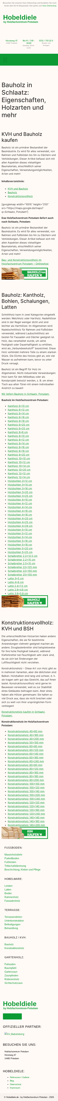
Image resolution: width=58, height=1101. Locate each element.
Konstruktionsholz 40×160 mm (25, 735)
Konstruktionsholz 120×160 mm (26, 810)
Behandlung (11, 928)
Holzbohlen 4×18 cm (20, 514)
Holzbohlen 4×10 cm (20, 499)
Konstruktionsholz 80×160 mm (25, 772)
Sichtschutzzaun (13, 983)
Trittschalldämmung (15, 866)
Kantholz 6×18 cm (18, 421)
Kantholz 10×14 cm (19, 465)
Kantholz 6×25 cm (18, 428)
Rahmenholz (11, 897)
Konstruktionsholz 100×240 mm (26, 798)
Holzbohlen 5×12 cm (20, 533)
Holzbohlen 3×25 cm (20, 495)
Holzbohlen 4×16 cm (20, 510)
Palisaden (10, 964)
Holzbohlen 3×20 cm (20, 492)
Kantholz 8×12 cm (18, 439)
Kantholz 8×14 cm (18, 443)
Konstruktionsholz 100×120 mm (26, 787)
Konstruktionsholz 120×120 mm (26, 802)
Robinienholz (11, 979)
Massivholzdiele (13, 854)
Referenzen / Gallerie (19, 1077)
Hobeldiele (20, 17)
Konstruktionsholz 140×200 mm (26, 825)
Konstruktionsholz (14, 948)
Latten (7, 889)
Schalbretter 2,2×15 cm (21, 559)
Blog (12, 1080)
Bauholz (12, 192)
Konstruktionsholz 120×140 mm (26, 806)
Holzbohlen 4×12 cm (20, 503)
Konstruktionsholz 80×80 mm (25, 765)
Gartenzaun (10, 971)
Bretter (8, 893)
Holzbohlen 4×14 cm (20, 507)
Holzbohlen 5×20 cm (20, 548)
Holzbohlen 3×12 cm (20, 480)
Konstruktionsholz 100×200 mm (26, 795)
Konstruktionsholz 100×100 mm (26, 783)
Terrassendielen (13, 917)
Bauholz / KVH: (15, 937)
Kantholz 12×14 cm (19, 477)
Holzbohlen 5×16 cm (20, 540)
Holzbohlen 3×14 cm (20, 484)
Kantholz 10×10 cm (19, 458)
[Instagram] (46, 59)
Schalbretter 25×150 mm (22, 574)
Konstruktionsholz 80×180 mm (25, 776)
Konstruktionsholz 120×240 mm (26, 813)
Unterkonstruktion (14, 920)
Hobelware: (13, 879)
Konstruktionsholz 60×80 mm (25, 746)
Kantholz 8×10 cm (18, 435)
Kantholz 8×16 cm (18, 447)
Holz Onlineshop (49, 6)
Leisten (8, 886)
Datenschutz (15, 1084)
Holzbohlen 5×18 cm (20, 544)
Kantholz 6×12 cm (18, 409)
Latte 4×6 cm (16, 582)
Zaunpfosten (11, 975)
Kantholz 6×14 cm (18, 413)
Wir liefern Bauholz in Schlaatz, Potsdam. (25, 393)
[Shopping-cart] (52, 59)
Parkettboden (11, 858)
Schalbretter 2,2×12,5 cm (22, 555)
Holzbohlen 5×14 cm (20, 537)
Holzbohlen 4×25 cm (20, 522)
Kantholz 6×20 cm (18, 424)
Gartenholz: (14, 957)
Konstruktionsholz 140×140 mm (26, 817)
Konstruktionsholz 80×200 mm (26, 780)
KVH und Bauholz (18, 188)
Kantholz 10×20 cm (19, 469)
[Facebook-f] (40, 59)
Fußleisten (10, 862)
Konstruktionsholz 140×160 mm (26, 821)
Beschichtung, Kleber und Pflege (22, 869)
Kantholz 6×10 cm (18, 406)
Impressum (15, 1087)
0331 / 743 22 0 (46, 41)
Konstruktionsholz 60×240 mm (26, 761)
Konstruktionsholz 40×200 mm (26, 738)
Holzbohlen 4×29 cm (20, 525)
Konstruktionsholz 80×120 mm (25, 768)
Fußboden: (13, 847)
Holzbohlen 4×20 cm (20, 518)
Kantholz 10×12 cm (19, 462)
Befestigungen (12, 924)
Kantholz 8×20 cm (18, 454)
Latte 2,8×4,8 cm (18, 589)
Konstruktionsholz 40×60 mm (25, 731)
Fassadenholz (12, 901)
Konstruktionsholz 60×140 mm (25, 753)
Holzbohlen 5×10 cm (20, 529)
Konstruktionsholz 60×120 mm (25, 750)
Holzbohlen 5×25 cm (20, 552)
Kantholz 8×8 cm (18, 432)
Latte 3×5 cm (16, 578)
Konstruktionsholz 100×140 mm (26, 791)
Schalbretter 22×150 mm (22, 570)
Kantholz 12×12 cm (19, 473)
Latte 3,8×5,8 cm (18, 593)
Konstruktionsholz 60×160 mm (25, 757)
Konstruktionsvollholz (20, 196)
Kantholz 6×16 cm (18, 417)
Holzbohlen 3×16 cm (20, 488)
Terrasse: (12, 910)
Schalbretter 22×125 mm (22, 567)
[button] (5, 59)
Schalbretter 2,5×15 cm (21, 563)
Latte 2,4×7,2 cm (18, 585)
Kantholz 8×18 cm (18, 450)
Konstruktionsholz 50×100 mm (25, 742)
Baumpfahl (10, 968)
